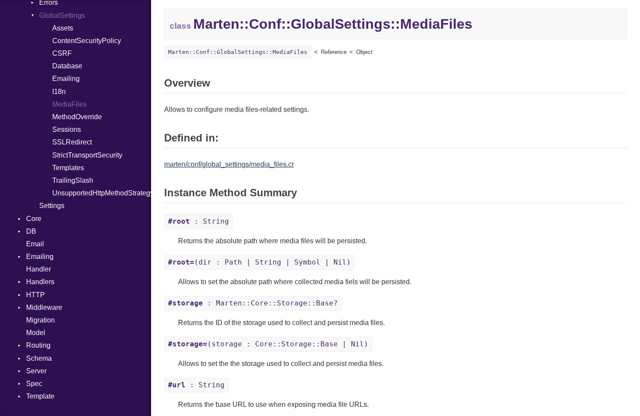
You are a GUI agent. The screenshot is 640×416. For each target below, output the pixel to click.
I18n (59, 91)
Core (33, 218)
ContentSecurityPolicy (86, 40)
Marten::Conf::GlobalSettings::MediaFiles (237, 52)
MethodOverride (77, 117)
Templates (68, 167)
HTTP (35, 295)
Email (35, 244)
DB (31, 231)
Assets (62, 28)
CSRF (62, 53)
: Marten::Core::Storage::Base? (253, 303)
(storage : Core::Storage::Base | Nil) (268, 344)
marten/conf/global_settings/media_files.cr (229, 164)
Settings (51, 205)
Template (40, 396)
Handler (38, 269)
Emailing (66, 78)
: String (198, 221)
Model (35, 332)
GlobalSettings (62, 15)
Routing (38, 345)
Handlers (40, 281)
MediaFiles (69, 104)
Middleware (44, 307)
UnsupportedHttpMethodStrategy (101, 193)
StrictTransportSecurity (87, 155)
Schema (39, 358)
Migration (40, 320)
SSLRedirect (72, 142)
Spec (34, 383)
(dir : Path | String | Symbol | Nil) (259, 262)
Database (67, 66)
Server (36, 371)
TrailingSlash (72, 180)
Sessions (66, 129)
